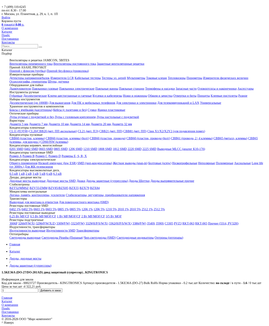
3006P (13, 223)
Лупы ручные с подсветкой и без (31, 117)
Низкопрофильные (184, 163)
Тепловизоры (177, 78)
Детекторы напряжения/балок (29, 78)
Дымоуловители (20, 88)
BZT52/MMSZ (19, 188)
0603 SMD (46, 149)
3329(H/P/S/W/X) (96, 223)
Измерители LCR (62, 78)
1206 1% (87, 209)
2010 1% (123, 209)
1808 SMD (105, 149)
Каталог (7, 31)
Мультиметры (136, 78)
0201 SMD (16, 149)
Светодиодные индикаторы (135, 237)
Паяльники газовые (45, 88)
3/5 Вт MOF (114, 216)
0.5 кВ (13, 173)
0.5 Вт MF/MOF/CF (43, 216)
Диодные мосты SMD (61, 181)
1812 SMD (120, 149)
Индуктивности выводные (27, 230)
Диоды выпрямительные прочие (172, 181)
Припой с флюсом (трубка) (27, 71)
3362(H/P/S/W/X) (120, 223)
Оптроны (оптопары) (169, 237)
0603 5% (51, 209)
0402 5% (27, 209)
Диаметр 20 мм (101, 124)
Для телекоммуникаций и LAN (178, 102)
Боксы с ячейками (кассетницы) (30, 110)
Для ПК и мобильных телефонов (93, 102)
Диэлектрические (35, 95)
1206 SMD (76, 149)
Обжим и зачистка (160, 95)
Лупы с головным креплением (75, 117)
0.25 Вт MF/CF (19, 216)
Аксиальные (242, 163)
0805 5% (75, 209)
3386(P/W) (139, 223)
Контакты (8, 42)
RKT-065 (201, 223)
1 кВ (22, 173)
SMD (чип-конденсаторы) (94, 163)
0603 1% (39, 209)
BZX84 (95, 188)
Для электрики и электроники (136, 102)
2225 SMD (149, 149)
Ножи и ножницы (135, 95)
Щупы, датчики (58, 81)
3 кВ (35, 173)
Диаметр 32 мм (122, 124)
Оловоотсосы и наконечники (217, 88)
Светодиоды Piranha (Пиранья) (62, 237)
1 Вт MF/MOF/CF (69, 216)
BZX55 (74, 188)
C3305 (169, 223)
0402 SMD (31, 149)
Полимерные (224, 163)
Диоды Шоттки (139, 181)
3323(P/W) (78, 223)
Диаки (81, 181)
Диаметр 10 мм (58, 124)
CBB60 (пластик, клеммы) (27, 138)
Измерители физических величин (225, 78)
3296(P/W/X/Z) (46, 223)
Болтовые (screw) (159, 163)
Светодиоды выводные (25, 237)
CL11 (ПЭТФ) (18, 131)
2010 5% (135, 209)
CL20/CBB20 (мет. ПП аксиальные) (53, 131)
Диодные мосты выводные (27, 181)
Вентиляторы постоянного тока (74, 63)
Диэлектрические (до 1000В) (28, 102)
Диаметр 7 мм (38, 124)
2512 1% (147, 209)
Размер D (54, 156)
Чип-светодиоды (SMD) (100, 237)
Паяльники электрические (77, 88)
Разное (242, 95)
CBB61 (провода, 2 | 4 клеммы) (192, 138)
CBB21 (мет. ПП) (110, 131)
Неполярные (206, 163)
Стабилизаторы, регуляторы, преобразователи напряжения (105, 195)
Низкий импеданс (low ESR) (57, 163)
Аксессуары (245, 88)
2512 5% (159, 209)
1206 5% (99, 209)
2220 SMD (135, 149)
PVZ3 (178, 223)
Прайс (6, 35)
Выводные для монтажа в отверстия (33, 202)
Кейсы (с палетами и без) (70, 110)
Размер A (15, 156)
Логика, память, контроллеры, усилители (37, 195)
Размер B (28, 156)
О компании (10, 28)
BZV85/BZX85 (58, 188)
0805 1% (63, 209)
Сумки (92, 110)
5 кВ (42, 173)
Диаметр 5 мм (18, 124)
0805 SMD (61, 149)
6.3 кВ (57, 173)
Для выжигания (59, 102)
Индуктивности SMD (60, 230)
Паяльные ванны (106, 88)
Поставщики (10, 38)
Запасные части (186, 88)
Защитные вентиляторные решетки (120, 63)
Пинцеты (203, 95)
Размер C (41, 156)
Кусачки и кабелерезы (107, 95)
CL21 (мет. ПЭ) (88, 131)
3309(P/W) (63, 223)
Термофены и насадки (160, 88)
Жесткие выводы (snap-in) (130, 163)
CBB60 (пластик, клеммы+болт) (67, 138)
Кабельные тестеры (88, 78)
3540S (151, 223)
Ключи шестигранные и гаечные (70, 95)
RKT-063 (188, 223)
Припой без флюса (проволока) (68, 71)
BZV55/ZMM (38, 188)
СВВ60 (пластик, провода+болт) (148, 138)
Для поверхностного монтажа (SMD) (84, 202)
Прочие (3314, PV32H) (223, 223)
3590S (160, 223)
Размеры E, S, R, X (74, 156)
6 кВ (49, 173)
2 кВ (29, 173)
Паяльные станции (131, 88)
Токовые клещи (156, 78)
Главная (7, 297)
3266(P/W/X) (26, 223)
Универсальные (210, 102)
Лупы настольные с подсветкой (117, 117)
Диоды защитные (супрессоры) (107, 181)
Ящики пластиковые (111, 110)
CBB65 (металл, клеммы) (230, 138)
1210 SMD (90, 149)
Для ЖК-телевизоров (39, 166)
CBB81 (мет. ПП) (135, 131)
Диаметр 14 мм (80, 124)
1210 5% (111, 209)
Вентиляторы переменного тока (31, 63)
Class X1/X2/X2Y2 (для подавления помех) (176, 131)
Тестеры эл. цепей (114, 78)
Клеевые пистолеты (224, 95)
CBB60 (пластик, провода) (108, 138)
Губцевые (15, 95)
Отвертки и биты (185, 95)
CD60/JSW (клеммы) (54, 141)
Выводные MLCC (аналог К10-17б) (181, 149)
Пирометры (194, 78)
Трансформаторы (87, 230)
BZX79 (84, 188)
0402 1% (15, 209)
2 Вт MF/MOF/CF (93, 216)
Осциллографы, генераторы (28, 81)
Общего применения (23, 163)
